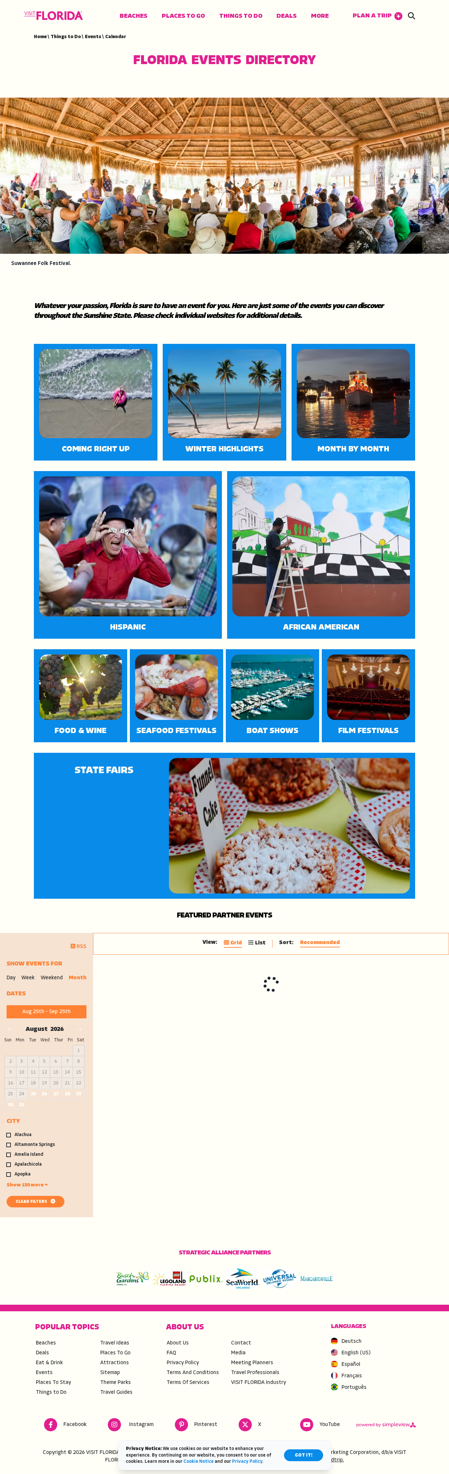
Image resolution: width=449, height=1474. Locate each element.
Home (41, 37)
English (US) (356, 1353)
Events (94, 37)
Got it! (303, 1455)
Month (77, 978)
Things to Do (240, 16)
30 (10, 1105)
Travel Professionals (255, 1372)
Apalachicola (28, 1164)
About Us (178, 1343)
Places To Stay (53, 1382)
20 (56, 1083)
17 (21, 1083)
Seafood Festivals (176, 731)
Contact (241, 1343)
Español (351, 1364)
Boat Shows (272, 731)
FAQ (171, 1353)
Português (354, 1387)
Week (28, 978)
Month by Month (353, 449)
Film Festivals (368, 731)
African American (321, 627)
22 (78, 1083)
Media (238, 1353)
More (320, 16)
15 (78, 1072)
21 (67, 1083)
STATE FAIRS (104, 771)
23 (10, 1094)
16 (10, 1083)
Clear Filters (32, 1202)
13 (56, 1072)
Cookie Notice (198, 1461)
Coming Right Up (96, 449)
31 (21, 1105)
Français (352, 1376)
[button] (377, 16)
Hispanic (127, 627)
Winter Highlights (224, 449)
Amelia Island (28, 1155)
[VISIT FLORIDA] (53, 15)
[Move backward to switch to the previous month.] (10, 1029)
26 (44, 1094)
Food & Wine (80, 731)
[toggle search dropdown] (411, 16)
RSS (80, 946)
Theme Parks (115, 1382)
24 (21, 1094)
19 (44, 1083)
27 (56, 1094)
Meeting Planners (252, 1363)
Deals (286, 16)
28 (67, 1094)
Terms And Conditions (193, 1372)
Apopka (22, 1174)
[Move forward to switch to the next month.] (78, 1029)
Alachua (23, 1135)
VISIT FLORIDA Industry (258, 1382)
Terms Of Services (188, 1382)
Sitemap (110, 1372)
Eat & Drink (49, 1363)
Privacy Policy (183, 1363)
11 (33, 1072)
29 (78, 1094)
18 (33, 1083)
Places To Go (183, 16)
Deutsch (352, 1341)
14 (67, 1072)
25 (33, 1094)
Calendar (115, 37)
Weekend (52, 978)
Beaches (133, 16)
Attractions (114, 1363)
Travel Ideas (114, 1343)
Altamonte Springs (34, 1145)
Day (11, 978)
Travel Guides (116, 1392)
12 (44, 1072)
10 (21, 1072)
